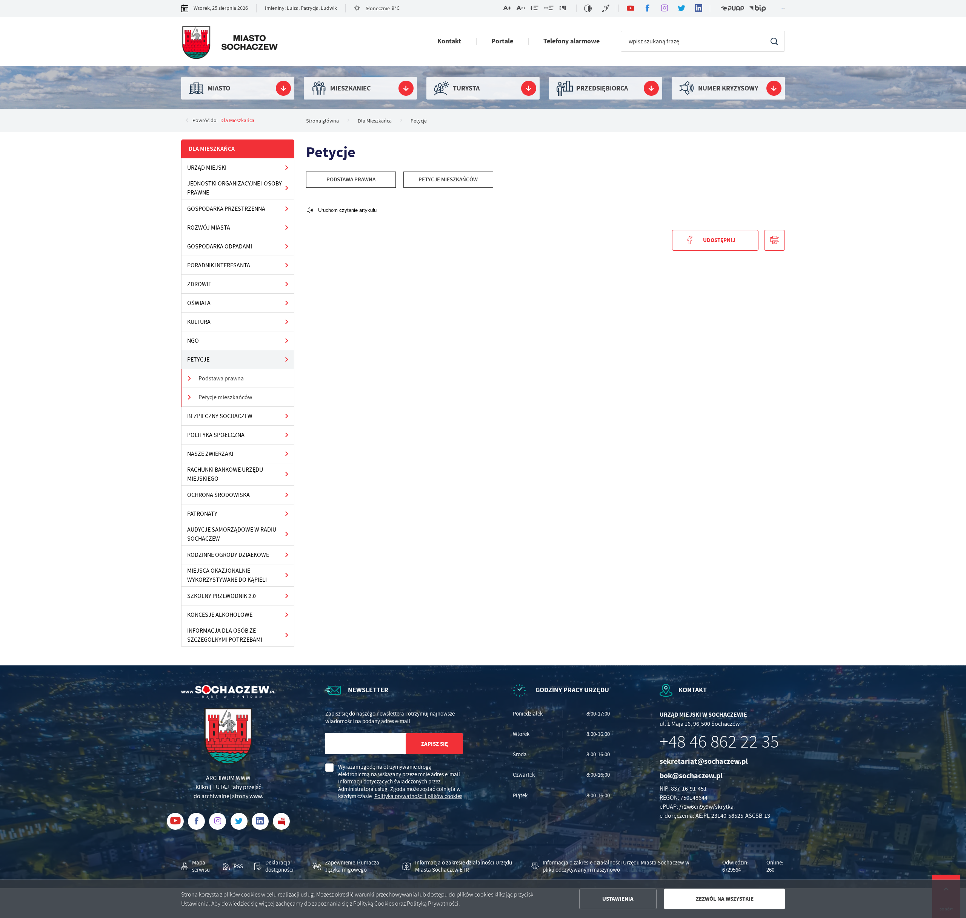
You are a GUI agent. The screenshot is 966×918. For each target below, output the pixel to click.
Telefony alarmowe (571, 41)
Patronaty (202, 514)
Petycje (198, 359)
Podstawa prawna (221, 378)
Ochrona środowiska (218, 495)
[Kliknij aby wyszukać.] (774, 41)
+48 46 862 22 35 (719, 742)
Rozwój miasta (208, 227)
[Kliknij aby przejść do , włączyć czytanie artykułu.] (341, 210)
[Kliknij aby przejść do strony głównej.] (229, 43)
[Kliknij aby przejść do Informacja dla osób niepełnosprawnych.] (606, 8)
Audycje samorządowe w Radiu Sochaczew (231, 534)
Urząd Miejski (206, 168)
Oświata (199, 303)
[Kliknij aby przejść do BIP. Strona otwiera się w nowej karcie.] (757, 8)
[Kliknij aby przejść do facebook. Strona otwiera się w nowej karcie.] (647, 8)
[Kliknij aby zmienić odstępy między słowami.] (548, 9)
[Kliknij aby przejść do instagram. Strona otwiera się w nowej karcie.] (664, 8)
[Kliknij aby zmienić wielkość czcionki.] (507, 9)
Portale (502, 41)
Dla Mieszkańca (237, 120)
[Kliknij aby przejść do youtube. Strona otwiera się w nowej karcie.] (630, 8)
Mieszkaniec (350, 88)
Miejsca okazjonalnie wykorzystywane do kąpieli (227, 575)
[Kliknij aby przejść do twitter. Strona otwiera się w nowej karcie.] (681, 8)
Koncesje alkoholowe (219, 615)
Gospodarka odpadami (219, 246)
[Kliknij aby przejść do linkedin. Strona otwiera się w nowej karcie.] (698, 8)
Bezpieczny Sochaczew (219, 416)
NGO (193, 341)
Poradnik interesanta (218, 265)
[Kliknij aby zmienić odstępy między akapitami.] (562, 9)
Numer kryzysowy (728, 88)
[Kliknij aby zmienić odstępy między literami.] (521, 9)
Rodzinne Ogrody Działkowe (228, 555)
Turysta (466, 88)
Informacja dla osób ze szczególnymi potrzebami (224, 635)
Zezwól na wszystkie (725, 899)
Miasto (219, 88)
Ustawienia (618, 899)
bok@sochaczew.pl (691, 776)
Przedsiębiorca (602, 88)
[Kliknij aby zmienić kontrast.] (588, 8)
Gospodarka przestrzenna (226, 209)
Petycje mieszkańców (225, 397)
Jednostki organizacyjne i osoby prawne (234, 188)
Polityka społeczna (216, 435)
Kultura (199, 322)
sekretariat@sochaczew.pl (704, 761)
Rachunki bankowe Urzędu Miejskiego (225, 474)
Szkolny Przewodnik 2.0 (221, 596)
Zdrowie (199, 284)
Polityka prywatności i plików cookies (418, 796)
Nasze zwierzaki (210, 454)
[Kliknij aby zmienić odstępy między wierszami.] (534, 9)
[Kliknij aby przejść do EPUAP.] (732, 8)
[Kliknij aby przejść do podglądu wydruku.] (774, 240)
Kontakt (449, 41)
